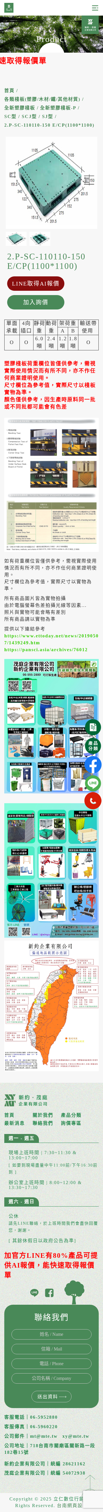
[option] (51, 182)
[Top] (90, 1490)
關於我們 (43, 1115)
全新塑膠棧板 (19, 107)
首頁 (9, 90)
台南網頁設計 (72, 1505)
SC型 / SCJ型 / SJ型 (28, 116)
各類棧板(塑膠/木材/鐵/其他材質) (42, 99)
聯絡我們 (43, 1123)
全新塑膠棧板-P (58, 107)
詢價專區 (71, 1123)
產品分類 (71, 1115)
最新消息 (14, 1123)
